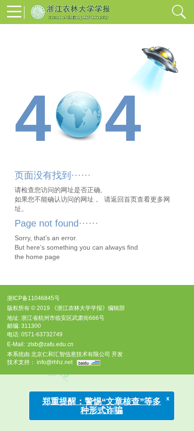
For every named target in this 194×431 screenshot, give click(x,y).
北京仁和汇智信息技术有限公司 (70, 354)
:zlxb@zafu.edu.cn (49, 344)
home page (43, 256)
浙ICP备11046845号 (33, 298)
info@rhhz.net (55, 362)
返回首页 (124, 199)
